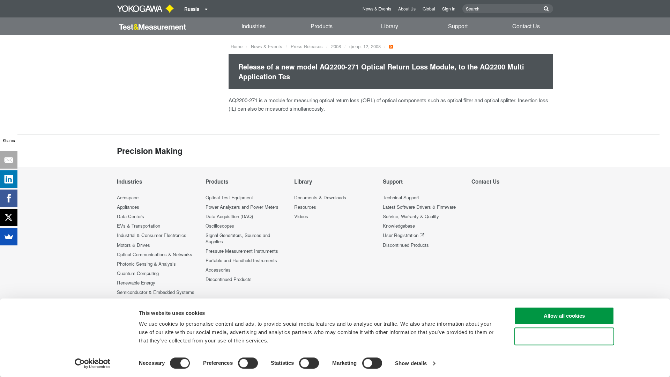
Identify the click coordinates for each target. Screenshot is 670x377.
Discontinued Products (229, 279)
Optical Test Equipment (229, 197)
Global (429, 9)
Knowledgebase (399, 225)
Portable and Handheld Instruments (241, 260)
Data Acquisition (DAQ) (229, 216)
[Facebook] (8, 198)
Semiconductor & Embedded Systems (155, 292)
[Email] (8, 160)
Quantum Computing (138, 273)
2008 (336, 46)
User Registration (400, 235)
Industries (253, 26)
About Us (407, 9)
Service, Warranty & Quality (411, 216)
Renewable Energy (136, 282)
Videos (301, 216)
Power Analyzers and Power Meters (242, 207)
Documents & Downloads (320, 197)
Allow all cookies (564, 316)
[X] (8, 217)
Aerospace (128, 197)
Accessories (218, 269)
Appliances (128, 207)
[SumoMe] (8, 236)
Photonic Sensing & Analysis (146, 263)
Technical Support (401, 197)
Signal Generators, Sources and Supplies (238, 238)
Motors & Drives (133, 245)
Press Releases (307, 46)
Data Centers (130, 216)
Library (389, 26)
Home (237, 46)
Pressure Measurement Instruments (242, 250)
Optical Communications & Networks (154, 254)
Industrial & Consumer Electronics (151, 235)
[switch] (248, 363)
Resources (305, 207)
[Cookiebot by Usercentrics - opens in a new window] (92, 363)
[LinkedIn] (8, 179)
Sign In (448, 9)
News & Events (377, 9)
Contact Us (526, 26)
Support (458, 26)
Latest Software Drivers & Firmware (419, 207)
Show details (411, 363)
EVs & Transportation (138, 225)
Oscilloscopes (220, 225)
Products (322, 26)
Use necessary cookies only (564, 336)
